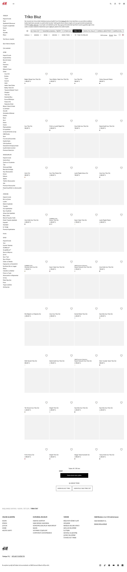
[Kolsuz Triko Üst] (61, 198)
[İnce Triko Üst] (86, 57)
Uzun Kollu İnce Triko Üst (81, 126)
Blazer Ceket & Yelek (9, 106)
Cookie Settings (70, 537)
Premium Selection (8, 150)
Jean (4, 62)
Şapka (5, 178)
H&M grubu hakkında (41, 523)
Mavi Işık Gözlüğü (8, 169)
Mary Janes (6, 215)
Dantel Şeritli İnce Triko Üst (106, 126)
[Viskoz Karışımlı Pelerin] (111, 57)
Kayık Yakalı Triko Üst (80, 220)
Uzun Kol (7, 74)
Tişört (6, 78)
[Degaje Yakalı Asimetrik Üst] (86, 433)
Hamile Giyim (6, 141)
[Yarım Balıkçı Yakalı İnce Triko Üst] (61, 57)
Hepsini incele (7, 158)
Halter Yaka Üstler (9, 85)
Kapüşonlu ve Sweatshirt (10, 264)
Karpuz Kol (7, 101)
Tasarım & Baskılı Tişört (11, 90)
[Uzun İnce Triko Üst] (111, 151)
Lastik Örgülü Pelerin (105, 220)
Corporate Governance (42, 533)
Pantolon (5, 64)
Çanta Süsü (6, 160)
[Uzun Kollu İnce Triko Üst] (86, 104)
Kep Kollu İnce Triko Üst (106, 314)
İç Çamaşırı (6, 108)
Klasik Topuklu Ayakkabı (10, 220)
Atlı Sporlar (6, 287)
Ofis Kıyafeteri (7, 143)
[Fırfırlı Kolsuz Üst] (37, 433)
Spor (4, 30)
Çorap (5, 278)
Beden (36, 35)
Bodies (6, 76)
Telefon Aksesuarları (9, 181)
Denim (5, 28)
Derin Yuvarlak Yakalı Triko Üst (107, 361)
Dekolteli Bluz (8, 97)
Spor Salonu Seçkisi (9, 43)
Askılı (5, 83)
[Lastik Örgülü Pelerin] (111, 198)
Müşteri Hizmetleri (71, 521)
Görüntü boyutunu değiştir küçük (123, 35)
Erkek (4, 523)
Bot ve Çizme (7, 199)
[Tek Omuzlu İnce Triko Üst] (37, 386)
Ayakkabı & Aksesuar (9, 23)
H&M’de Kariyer (39, 521)
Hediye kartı (7, 530)
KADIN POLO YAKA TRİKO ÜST (82, 488)
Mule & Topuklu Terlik (9, 218)
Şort (4, 120)
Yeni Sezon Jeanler (8, 39)
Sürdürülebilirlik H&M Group (44, 525)
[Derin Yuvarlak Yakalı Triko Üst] (111, 339)
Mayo (4, 35)
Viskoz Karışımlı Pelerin (105, 79)
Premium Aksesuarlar (9, 185)
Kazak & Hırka (7, 57)
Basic (4, 118)
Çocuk (4, 525)
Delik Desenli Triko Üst (31, 361)
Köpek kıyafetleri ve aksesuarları (12, 188)
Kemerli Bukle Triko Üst (80, 314)
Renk (46, 35)
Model (111, 35)
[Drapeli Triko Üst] (61, 386)
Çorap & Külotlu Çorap (9, 131)
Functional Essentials (9, 138)
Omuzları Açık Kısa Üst (31, 267)
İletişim (66, 530)
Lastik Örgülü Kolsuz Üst (81, 173)
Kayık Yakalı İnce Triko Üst (56, 267)
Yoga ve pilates (7, 284)
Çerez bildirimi (69, 535)
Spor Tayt (6, 257)
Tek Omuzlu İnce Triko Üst (32, 408)
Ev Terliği (5, 227)
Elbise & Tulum (7, 69)
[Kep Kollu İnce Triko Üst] (111, 292)
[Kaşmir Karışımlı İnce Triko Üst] (86, 245)
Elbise (4, 268)
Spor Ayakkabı (7, 211)
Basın (35, 528)
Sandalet (5, 224)
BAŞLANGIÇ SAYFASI (9, 508)
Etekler (5, 115)
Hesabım (67, 523)
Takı (4, 164)
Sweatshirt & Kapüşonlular (11, 145)
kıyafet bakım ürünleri (9, 148)
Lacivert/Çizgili (49, 130)
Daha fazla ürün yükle (74, 475)
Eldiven (5, 176)
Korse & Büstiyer (9, 99)
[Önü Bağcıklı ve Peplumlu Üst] (37, 292)
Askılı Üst (27, 173)
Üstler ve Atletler (8, 261)
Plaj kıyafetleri (7, 127)
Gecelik (5, 111)
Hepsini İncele (7, 18)
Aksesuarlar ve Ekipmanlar (10, 275)
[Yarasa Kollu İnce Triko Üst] (111, 433)
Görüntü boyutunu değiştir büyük (120, 35)
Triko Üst (7, 94)
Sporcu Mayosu (7, 252)
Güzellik (5, 32)
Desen (54, 35)
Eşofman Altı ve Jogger (10, 266)
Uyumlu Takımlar (7, 245)
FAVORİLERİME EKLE (46, 74)
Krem (99, 224)
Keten (4, 122)
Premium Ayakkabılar (9, 229)
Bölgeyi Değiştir (18, 556)
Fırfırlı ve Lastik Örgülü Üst (56, 126)
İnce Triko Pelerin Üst (55, 173)
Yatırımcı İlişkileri (40, 530)
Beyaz (74, 177)
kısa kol (6, 81)
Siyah (49, 83)
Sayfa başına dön (125, 286)
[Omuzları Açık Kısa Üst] (37, 245)
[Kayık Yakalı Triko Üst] (86, 198)
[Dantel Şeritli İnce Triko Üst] (111, 104)
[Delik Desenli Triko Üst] (37, 339)
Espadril (5, 222)
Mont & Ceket (7, 60)
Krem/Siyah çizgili (74, 224)
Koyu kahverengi (49, 224)
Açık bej (74, 130)
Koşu (4, 282)
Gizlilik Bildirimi (70, 528)
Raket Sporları (7, 280)
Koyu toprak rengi (74, 83)
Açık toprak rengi (74, 271)
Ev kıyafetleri (6, 129)
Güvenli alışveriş (70, 533)
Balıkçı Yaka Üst (9, 87)
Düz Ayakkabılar (7, 208)
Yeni (4, 243)
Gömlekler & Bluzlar (8, 113)
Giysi (4, 21)
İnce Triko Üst (78, 79)
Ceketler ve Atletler (8, 271)
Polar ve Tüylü (7, 273)
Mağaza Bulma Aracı (71, 525)
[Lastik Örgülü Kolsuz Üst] (86, 151)
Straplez (6, 92)
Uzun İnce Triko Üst (104, 173)
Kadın (20, 508)
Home (4, 233)
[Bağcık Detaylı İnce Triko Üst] (37, 57)
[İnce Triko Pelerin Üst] (61, 151)
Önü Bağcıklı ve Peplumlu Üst (33, 314)
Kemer (5, 174)
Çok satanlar (7, 48)
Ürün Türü (66, 35)
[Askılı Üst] (37, 151)
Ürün (115, 35)
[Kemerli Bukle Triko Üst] (86, 292)
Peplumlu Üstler (8, 104)
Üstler (4, 71)
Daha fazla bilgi (100, 524)
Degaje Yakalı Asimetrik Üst (82, 455)
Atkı (4, 183)
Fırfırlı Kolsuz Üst (29, 455)
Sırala (27, 35)
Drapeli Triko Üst (53, 408)
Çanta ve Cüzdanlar (9, 162)
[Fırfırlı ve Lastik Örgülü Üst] (61, 104)
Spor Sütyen (6, 259)
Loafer (5, 201)
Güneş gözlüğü (7, 167)
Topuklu (5, 206)
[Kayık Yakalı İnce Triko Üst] (61, 245)
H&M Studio (6, 134)
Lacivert (99, 130)
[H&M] (4, 3)
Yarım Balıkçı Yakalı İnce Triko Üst (59, 79)
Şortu (4, 254)
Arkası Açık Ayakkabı (9, 213)
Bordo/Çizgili (49, 271)
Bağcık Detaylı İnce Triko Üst (33, 79)
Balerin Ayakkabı (8, 204)
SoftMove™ (6, 247)
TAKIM (5, 67)
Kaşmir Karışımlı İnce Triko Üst (83, 267)
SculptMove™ (7, 250)
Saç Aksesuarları (8, 171)
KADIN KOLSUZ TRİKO (64, 488)
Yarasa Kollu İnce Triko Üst (106, 455)
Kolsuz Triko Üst (53, 220)
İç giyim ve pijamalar (9, 25)
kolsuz (63, 21)
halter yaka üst (34, 25)
